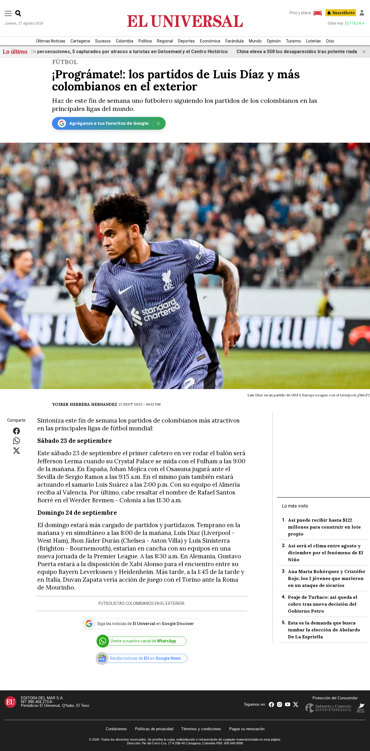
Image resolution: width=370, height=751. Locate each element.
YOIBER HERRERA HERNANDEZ (84, 404)
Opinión (274, 41)
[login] (362, 13)
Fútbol (64, 62)
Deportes (186, 41)
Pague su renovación (246, 729)
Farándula (234, 41)
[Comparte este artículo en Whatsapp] (16, 440)
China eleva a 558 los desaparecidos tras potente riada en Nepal (278, 51)
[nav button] (8, 13)
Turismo (293, 41)
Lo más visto (295, 506)
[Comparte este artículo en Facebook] (16, 430)
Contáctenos (116, 729)
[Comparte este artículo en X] (16, 450)
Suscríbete (343, 12)
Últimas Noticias (50, 41)
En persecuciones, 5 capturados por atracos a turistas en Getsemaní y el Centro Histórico (100, 51)
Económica (210, 41)
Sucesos (103, 41)
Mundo (255, 41)
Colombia (124, 41)
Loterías (313, 41)
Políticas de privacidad (154, 729)
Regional (165, 41)
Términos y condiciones (201, 729)
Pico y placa (300, 12)
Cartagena (80, 41)
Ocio (330, 41)
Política (145, 41)
